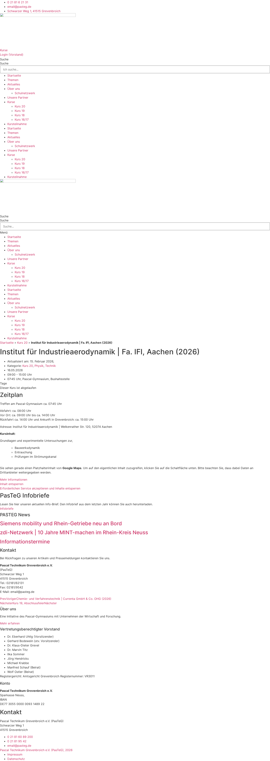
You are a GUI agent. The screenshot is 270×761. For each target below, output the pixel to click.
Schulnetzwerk (25, 93)
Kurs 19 (20, 111)
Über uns (13, 89)
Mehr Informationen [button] (13, 479)
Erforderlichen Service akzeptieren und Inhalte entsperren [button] (40, 488)
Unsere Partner (17, 97)
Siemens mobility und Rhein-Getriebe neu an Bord (61, 523)
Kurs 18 (20, 115)
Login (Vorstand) (11, 54)
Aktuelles (13, 84)
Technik (50, 366)
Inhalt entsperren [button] (11, 484)
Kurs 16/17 (22, 119)
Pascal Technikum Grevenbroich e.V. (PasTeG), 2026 (36, 750)
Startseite (14, 75)
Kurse (4, 50)
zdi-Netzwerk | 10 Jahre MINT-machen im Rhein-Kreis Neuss (74, 532)
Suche (4, 59)
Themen (12, 80)
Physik (39, 366)
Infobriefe (6, 508)
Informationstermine (25, 541)
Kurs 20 (20, 106)
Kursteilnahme (17, 124)
